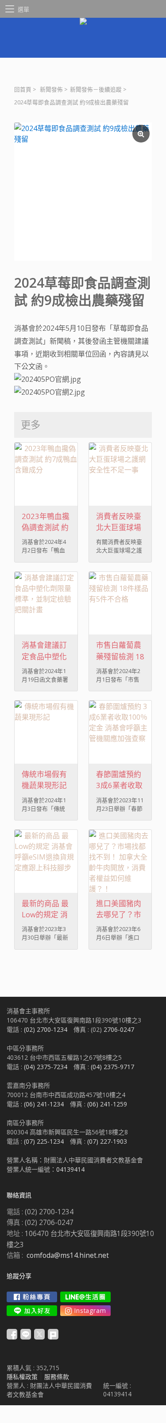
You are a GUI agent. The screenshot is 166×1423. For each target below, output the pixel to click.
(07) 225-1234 (44, 1141)
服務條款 (56, 1376)
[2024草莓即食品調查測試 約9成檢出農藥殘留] (83, 192)
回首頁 (22, 89)
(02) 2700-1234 (45, 1029)
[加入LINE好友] (32, 1310)
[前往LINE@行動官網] (85, 1297)
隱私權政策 (22, 1376)
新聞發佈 (51, 89)
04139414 (70, 1169)
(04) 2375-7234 (45, 1066)
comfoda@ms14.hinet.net (68, 1255)
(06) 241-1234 (44, 1104)
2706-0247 (119, 1029)
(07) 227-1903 (107, 1141)
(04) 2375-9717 (112, 1066)
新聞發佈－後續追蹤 (96, 89)
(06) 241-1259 (107, 1104)
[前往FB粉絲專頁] (32, 1297)
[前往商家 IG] (85, 1310)
